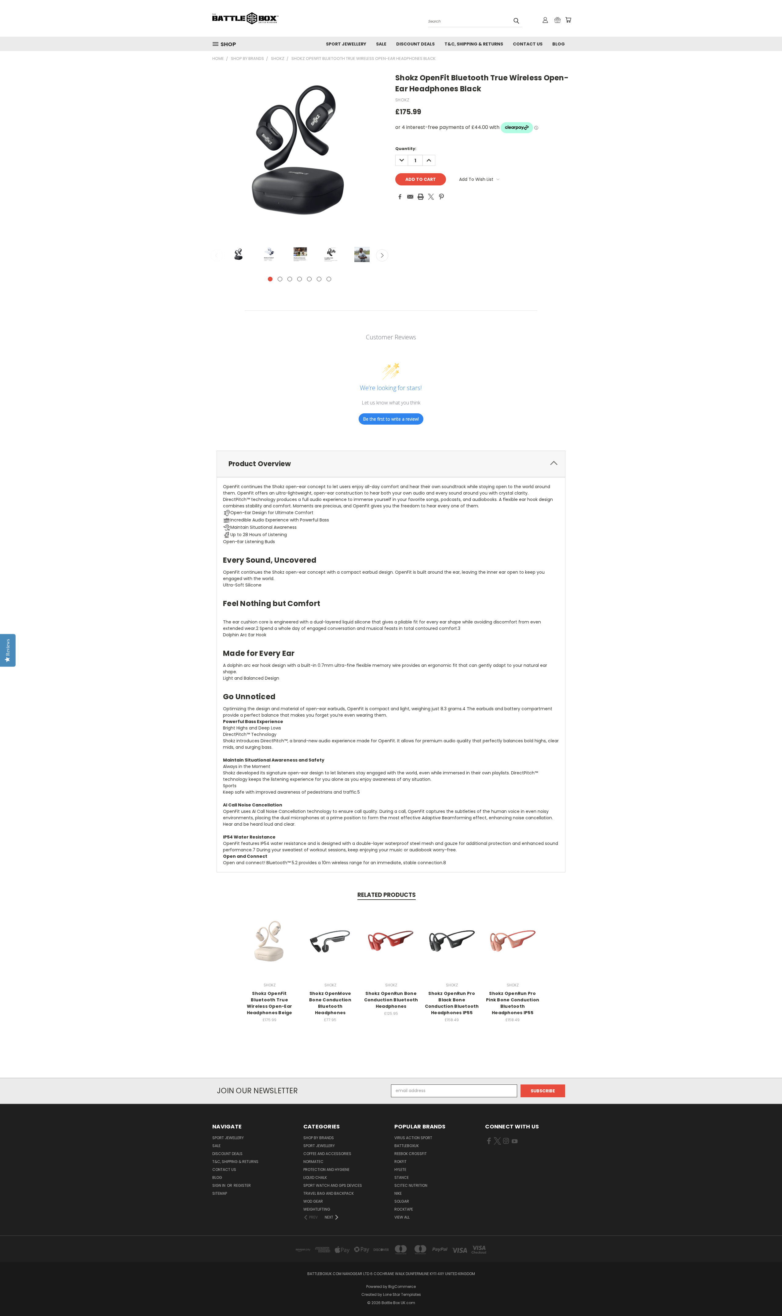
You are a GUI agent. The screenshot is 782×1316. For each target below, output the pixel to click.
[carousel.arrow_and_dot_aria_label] (280, 279)
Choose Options (330, 946)
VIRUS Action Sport (413, 1137)
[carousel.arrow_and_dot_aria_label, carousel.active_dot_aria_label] (270, 279)
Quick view (269, 935)
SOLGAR (401, 1201)
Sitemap (219, 1193)
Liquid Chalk (315, 1177)
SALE (381, 44)
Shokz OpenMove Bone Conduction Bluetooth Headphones (330, 1003)
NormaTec (313, 1161)
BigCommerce (402, 1286)
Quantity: (405, 149)
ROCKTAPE (403, 1209)
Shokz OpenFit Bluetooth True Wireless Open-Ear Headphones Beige (269, 1003)
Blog (558, 44)
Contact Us (528, 44)
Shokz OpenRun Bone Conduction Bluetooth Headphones (391, 999)
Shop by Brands (318, 1137)
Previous (217, 255)
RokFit (400, 1161)
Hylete (400, 1169)
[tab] (391, 464)
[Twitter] (431, 197)
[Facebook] (400, 197)
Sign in (219, 1185)
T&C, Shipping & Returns (473, 44)
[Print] (421, 197)
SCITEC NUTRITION (410, 1185)
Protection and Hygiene (326, 1169)
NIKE (398, 1193)
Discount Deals (415, 44)
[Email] (410, 197)
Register (242, 1185)
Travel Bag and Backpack (328, 1193)
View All (402, 1217)
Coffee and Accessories (327, 1153)
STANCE (401, 1177)
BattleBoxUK (406, 1145)
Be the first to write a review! (391, 419)
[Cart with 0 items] (568, 20)
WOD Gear (313, 1201)
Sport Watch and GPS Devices (332, 1185)
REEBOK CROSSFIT (410, 1153)
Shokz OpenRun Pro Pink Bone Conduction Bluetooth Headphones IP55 (512, 1003)
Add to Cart (269, 946)
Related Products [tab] (386, 895)
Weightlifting (316, 1209)
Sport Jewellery (346, 44)
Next (382, 255)
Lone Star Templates (402, 1294)
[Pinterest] (441, 197)
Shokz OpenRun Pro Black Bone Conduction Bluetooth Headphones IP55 (452, 1003)
